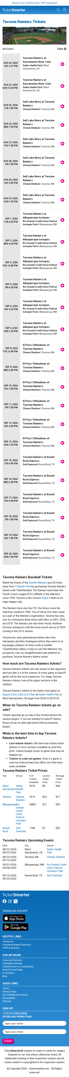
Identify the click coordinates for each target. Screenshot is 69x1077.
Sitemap (7, 1001)
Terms (6, 988)
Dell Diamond (21, 830)
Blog (5, 976)
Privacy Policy (9, 991)
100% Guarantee (11, 948)
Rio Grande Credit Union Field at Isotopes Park (21, 814)
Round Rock (6, 830)
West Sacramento (9, 787)
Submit (8, 1041)
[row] (34, 64)
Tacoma (7, 796)
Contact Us (8, 941)
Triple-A (46, 597)
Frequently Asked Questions (17, 944)
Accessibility (9, 998)
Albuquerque (10, 804)
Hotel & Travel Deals (13, 969)
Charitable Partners (12, 963)
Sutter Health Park (49, 694)
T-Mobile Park (23, 586)
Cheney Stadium (20, 798)
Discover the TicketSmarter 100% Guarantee (34, 3)
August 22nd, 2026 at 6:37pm (19, 694)
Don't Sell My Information (15, 995)
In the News (8, 973)
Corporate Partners (12, 960)
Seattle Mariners (38, 582)
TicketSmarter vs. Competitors (18, 966)
